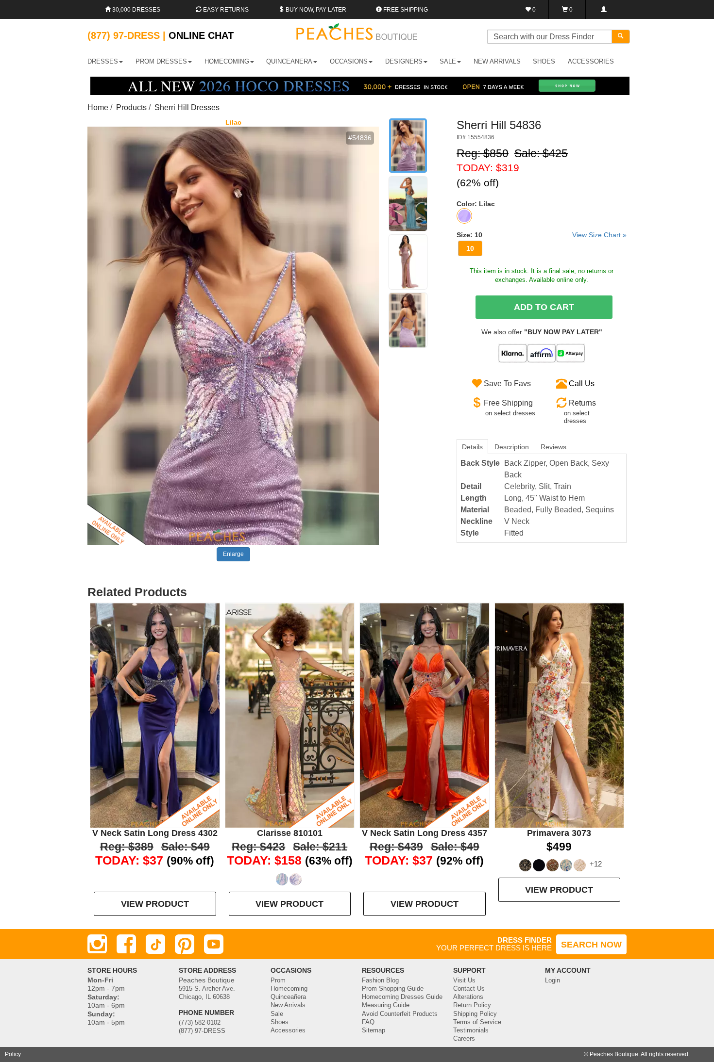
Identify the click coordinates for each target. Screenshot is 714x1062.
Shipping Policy (475, 1014)
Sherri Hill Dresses (187, 107)
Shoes (280, 1022)
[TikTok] (155, 944)
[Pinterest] (184, 944)
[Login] (603, 9)
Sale (277, 1014)
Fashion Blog (380, 980)
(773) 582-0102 (200, 1022)
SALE (448, 61)
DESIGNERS (404, 61)
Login (552, 980)
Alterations (468, 997)
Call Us (582, 383)
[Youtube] (213, 944)
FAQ (368, 1022)
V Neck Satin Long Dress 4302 (155, 833)
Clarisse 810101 (290, 833)
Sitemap (373, 1030)
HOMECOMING (226, 61)
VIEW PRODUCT (155, 904)
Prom (278, 980)
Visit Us (464, 980)
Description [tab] (511, 447)
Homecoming (289, 988)
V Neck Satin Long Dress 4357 (424, 833)
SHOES (544, 61)
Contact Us (469, 988)
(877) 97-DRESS (202, 1031)
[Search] (621, 37)
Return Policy (472, 1005)
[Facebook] (126, 944)
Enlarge (233, 554)
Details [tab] (472, 447)
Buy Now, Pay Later (315, 9)
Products (131, 107)
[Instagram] (97, 944)
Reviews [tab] (553, 447)
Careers (464, 1038)
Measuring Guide (385, 1005)
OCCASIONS (349, 61)
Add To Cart (544, 307)
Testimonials (471, 1030)
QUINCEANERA (289, 61)
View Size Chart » (599, 235)
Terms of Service (477, 1022)
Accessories (288, 1030)
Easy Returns (225, 9)
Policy (13, 1054)
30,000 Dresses (135, 9)
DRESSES (102, 61)
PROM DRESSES (161, 61)
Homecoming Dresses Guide (402, 997)
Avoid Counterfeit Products (400, 1014)
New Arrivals (497, 61)
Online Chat (201, 35)
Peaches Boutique (614, 1054)
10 (470, 248)
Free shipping (405, 9)
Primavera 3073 (559, 833)
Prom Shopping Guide (393, 988)
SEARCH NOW (591, 944)
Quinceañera (288, 997)
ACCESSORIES (591, 61)
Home (97, 107)
